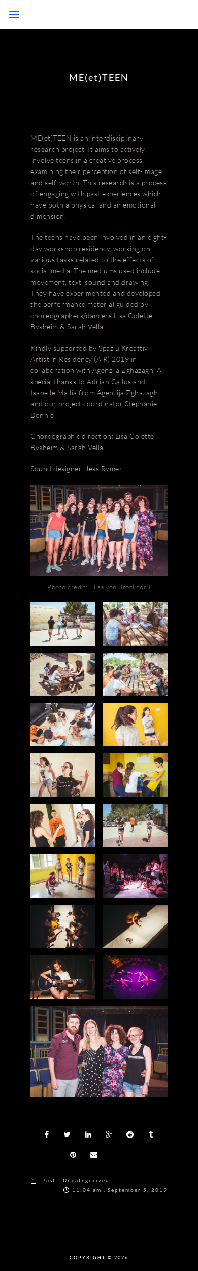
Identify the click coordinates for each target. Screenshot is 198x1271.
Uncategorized (86, 1180)
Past (49, 1180)
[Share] (47, 1134)
